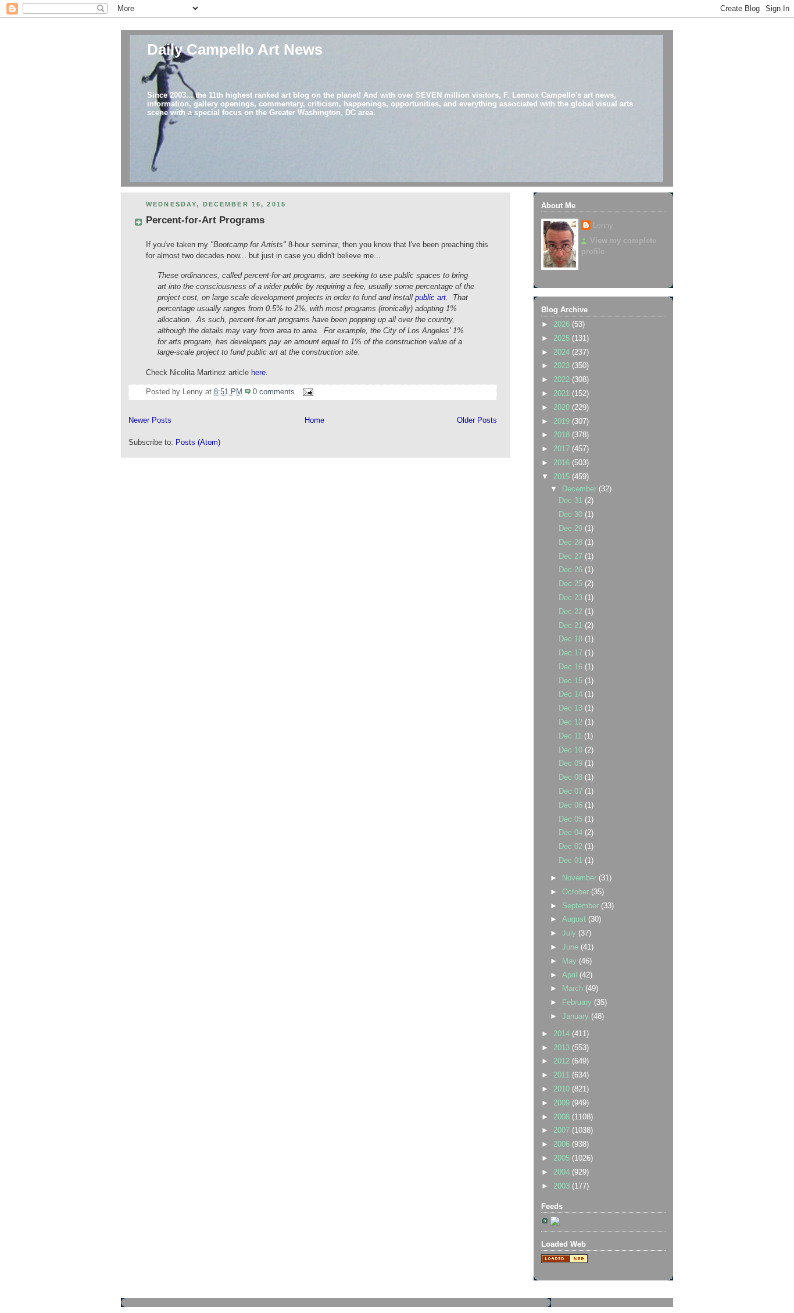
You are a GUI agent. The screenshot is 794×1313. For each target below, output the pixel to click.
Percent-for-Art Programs (205, 220)
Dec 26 (572, 570)
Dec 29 (572, 529)
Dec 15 (572, 681)
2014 (562, 1034)
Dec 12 (572, 722)
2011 (562, 1075)
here (258, 373)
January (576, 1016)
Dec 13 (572, 708)
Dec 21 (572, 626)
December (580, 489)
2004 (562, 1172)
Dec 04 (572, 833)
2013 (562, 1048)
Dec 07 (572, 791)
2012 (562, 1061)
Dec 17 (572, 653)
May (570, 961)
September (581, 906)
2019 (562, 422)
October (576, 892)
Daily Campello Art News (235, 49)
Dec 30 (572, 515)
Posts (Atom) (198, 442)
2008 (562, 1117)
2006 (562, 1144)
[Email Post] (306, 392)
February (578, 1002)
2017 (562, 449)
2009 (562, 1103)
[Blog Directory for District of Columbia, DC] (564, 1261)
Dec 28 (572, 542)
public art (430, 298)
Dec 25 (572, 584)
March (573, 988)
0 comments (274, 392)
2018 (562, 435)
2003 (562, 1186)
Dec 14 (572, 694)
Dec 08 (572, 777)
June (571, 947)
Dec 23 (572, 598)
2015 (562, 477)
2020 (562, 408)
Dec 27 (572, 556)
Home (314, 420)
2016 (562, 463)
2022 (562, 380)
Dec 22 (572, 612)
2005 (562, 1158)
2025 (562, 338)
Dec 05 (572, 819)
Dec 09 (572, 763)
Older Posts (477, 420)
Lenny (603, 226)
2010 (562, 1089)
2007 (562, 1130)
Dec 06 (572, 805)
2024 (562, 352)
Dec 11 (571, 736)
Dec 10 (572, 750)
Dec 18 (572, 639)
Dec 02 (572, 847)
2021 (562, 394)
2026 (562, 324)
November (580, 878)
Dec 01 (572, 861)
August (575, 919)
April (571, 975)
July (570, 933)
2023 (562, 366)
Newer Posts (149, 420)
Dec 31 (572, 501)
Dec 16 (572, 667)
